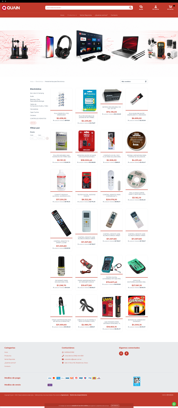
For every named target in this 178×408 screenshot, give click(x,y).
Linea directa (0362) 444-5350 (74, 356)
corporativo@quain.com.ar (73, 359)
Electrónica (39, 81)
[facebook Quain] (5, 1)
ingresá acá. (65, 395)
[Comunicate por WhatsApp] (174, 404)
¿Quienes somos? (101, 15)
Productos (71, 15)
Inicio (62, 15)
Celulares (33, 115)
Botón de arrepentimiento (78, 395)
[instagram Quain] (2, 1)
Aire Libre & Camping (37, 93)
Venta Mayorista (86, 15)
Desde (31, 135)
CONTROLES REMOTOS (38, 118)
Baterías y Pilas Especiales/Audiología (37, 100)
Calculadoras (34, 109)
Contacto (114, 15)
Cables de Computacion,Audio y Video (39, 105)
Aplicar (47, 138)
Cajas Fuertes (34, 112)
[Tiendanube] (168, 395)
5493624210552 (69, 352)
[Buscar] (130, 8)
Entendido (115, 405)
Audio (32, 96)
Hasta (39, 135)
